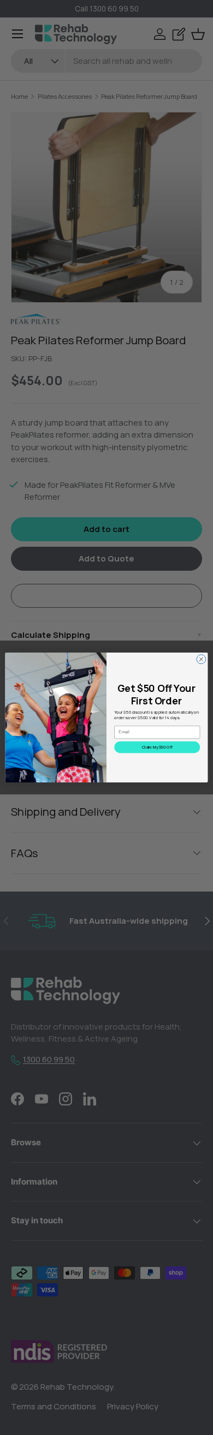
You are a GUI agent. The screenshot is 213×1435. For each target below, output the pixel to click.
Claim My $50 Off (157, 747)
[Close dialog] (201, 659)
